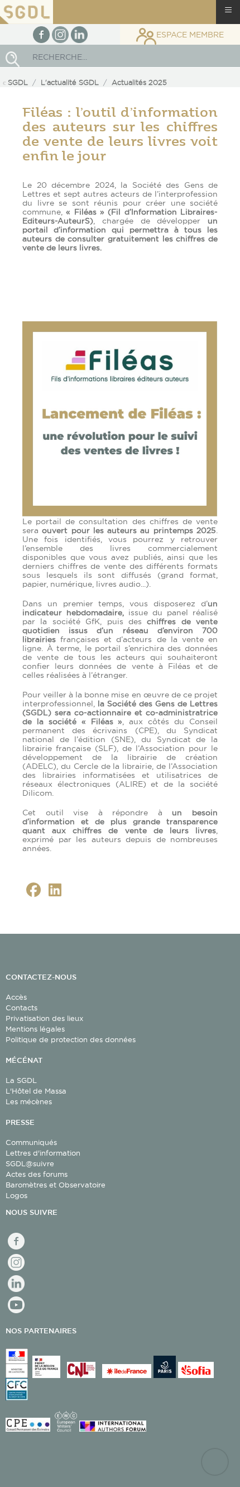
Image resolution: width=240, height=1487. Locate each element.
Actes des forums (37, 1174)
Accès (16, 997)
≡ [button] (228, 9)
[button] (33, 890)
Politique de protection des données (71, 1039)
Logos (16, 1195)
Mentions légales (35, 1029)
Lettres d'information (43, 1153)
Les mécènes (29, 1101)
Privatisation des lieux (44, 1018)
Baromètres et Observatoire (55, 1185)
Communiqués (31, 1142)
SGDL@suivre (30, 1163)
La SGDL (21, 1080)
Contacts (21, 1007)
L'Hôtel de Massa (36, 1091)
